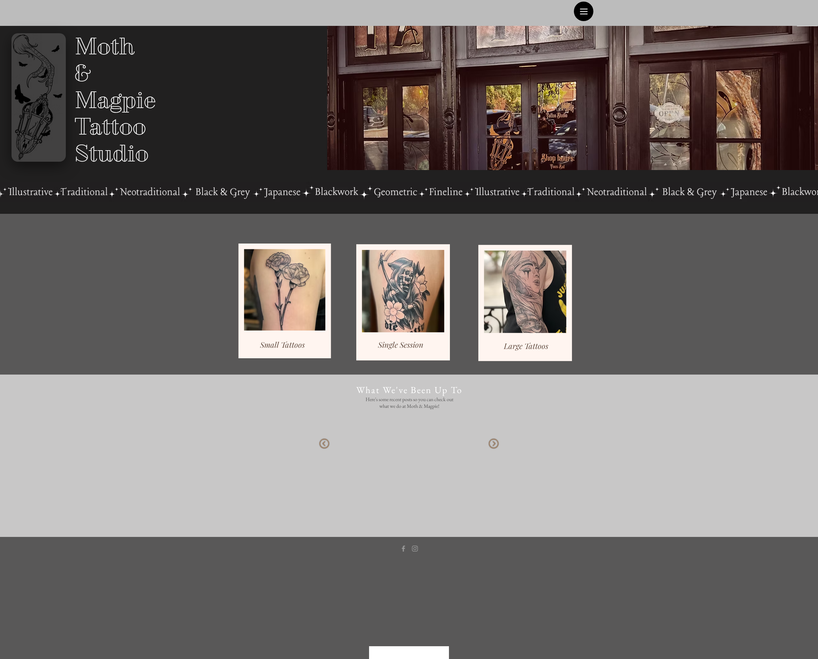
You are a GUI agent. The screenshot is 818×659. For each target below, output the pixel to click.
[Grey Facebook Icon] (403, 549)
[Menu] (583, 11)
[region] (283, 292)
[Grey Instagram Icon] (415, 549)
